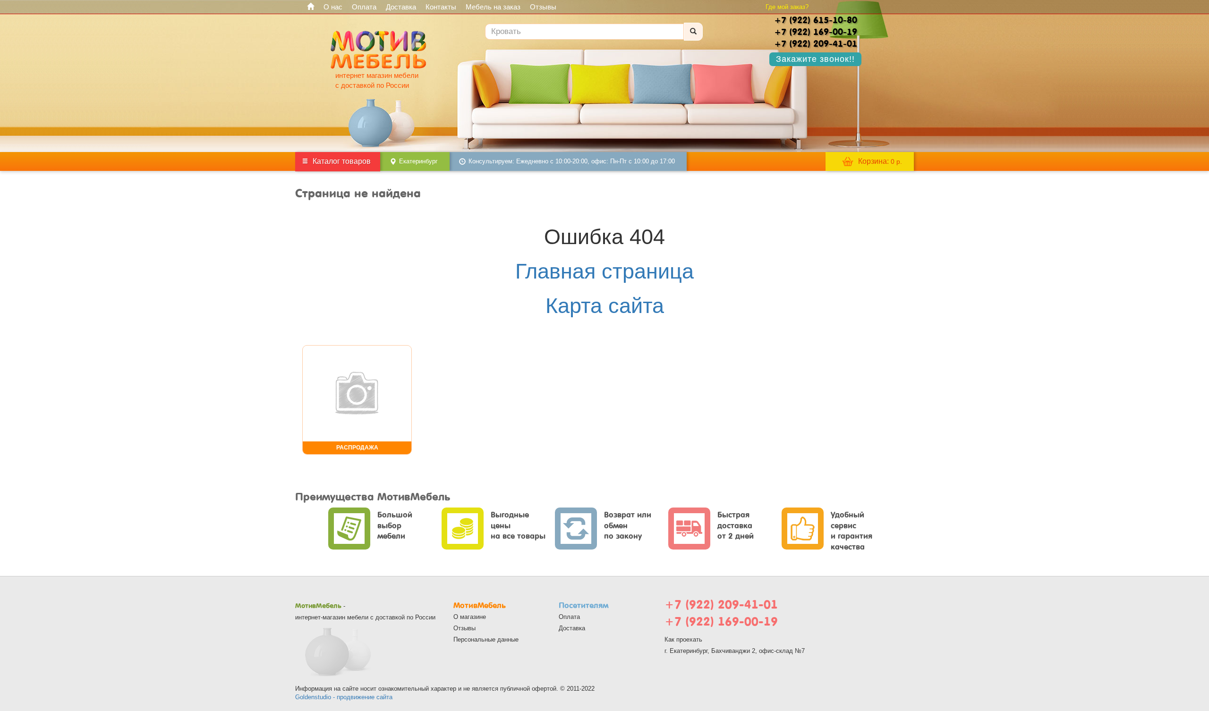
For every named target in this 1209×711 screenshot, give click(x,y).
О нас (333, 7)
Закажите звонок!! (815, 59)
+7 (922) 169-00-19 (721, 621)
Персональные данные (486, 639)
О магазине (469, 616)
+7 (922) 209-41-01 (721, 604)
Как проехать (683, 639)
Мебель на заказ (493, 7)
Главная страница (604, 271)
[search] (693, 32)
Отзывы (543, 7)
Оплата (364, 7)
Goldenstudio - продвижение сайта (343, 697)
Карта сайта (604, 306)
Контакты (441, 7)
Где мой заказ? (787, 6)
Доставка (401, 7)
